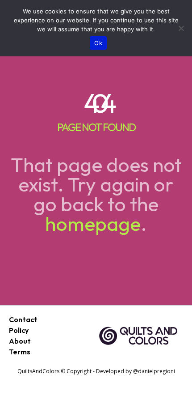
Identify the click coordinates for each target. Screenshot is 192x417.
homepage (93, 223)
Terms (19, 351)
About (20, 340)
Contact (23, 319)
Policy (19, 330)
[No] (180, 28)
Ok (98, 43)
